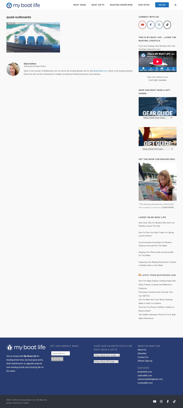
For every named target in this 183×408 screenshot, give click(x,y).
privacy (9, 403)
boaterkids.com (145, 372)
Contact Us (143, 357)
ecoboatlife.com (145, 383)
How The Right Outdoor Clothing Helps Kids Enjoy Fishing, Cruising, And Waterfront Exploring (157, 284)
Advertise (142, 353)
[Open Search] (175, 5)
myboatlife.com (145, 375)
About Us (142, 350)
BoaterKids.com (100, 71)
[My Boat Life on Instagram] (159, 25)
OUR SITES (144, 5)
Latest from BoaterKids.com (158, 275)
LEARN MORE (168, 207)
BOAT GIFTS (98, 5)
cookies (26, 403)
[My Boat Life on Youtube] (142, 25)
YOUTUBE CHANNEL (157, 80)
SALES (162, 5)
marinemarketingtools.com (150, 379)
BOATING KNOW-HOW (121, 5)
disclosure (17, 403)
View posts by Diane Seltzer (35, 66)
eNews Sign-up (145, 361)
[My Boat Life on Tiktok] (167, 25)
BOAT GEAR (80, 5)
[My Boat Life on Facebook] (150, 25)
